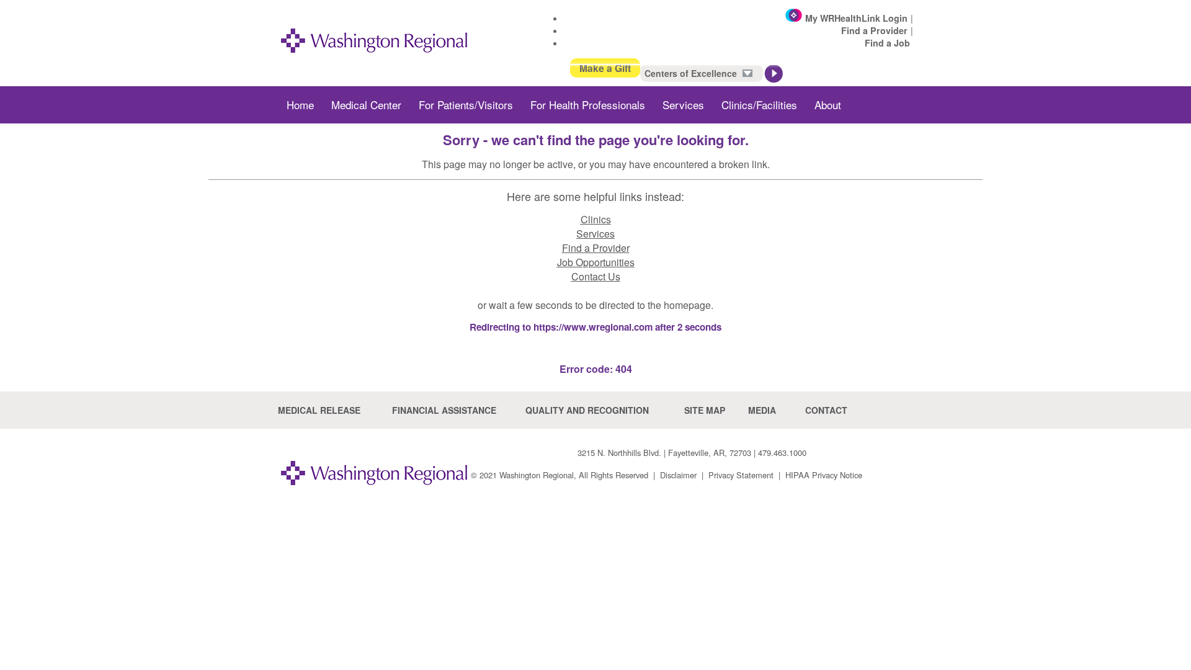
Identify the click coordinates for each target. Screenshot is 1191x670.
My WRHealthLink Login (856, 18)
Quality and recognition (587, 410)
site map (704, 410)
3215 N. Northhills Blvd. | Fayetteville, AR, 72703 (664, 452)
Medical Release (319, 410)
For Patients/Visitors (466, 104)
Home (300, 104)
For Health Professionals (587, 104)
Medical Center (366, 104)
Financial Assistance (444, 410)
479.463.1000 (782, 452)
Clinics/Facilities (759, 104)
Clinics (596, 219)
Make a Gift (605, 68)
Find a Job (887, 43)
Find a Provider (874, 30)
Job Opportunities (596, 262)
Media (762, 410)
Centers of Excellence (692, 73)
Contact (826, 410)
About (827, 104)
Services (683, 104)
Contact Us (595, 276)
